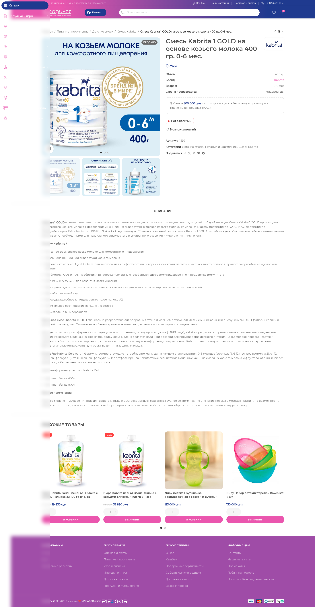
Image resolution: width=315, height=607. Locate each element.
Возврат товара (177, 585)
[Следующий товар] (282, 31)
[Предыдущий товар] (275, 31)
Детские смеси (102, 31)
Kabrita (279, 80)
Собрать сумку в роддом (183, 572)
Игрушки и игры (115, 572)
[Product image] (71, 460)
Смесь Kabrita (127, 31)
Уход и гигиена (114, 566)
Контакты (234, 553)
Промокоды (236, 566)
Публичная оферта (241, 572)
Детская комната (116, 579)
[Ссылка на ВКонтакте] (198, 153)
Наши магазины (239, 559)
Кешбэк (171, 559)
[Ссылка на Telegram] (203, 153)
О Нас (170, 553)
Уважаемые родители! (57, 566)
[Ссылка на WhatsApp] (194, 153)
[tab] (163, 209)
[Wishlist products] (274, 12)
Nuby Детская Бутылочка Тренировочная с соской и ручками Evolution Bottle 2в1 (191, 496)
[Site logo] (57, 12)
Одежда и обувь (115, 553)
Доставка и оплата (179, 579)
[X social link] (189, 153)
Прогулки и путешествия (121, 585)
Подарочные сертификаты (185, 566)
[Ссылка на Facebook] (185, 153)
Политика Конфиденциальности (251, 579)
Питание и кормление (72, 31)
